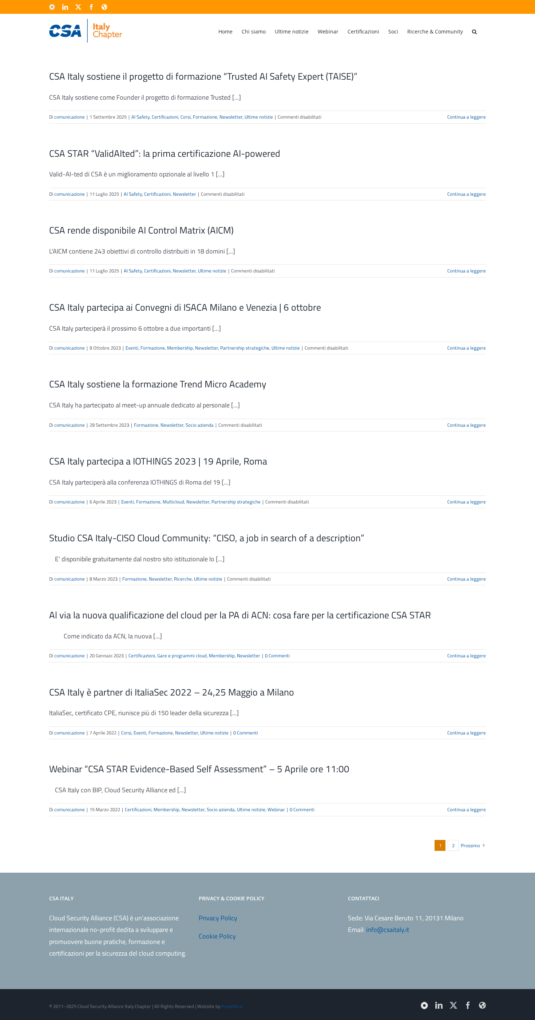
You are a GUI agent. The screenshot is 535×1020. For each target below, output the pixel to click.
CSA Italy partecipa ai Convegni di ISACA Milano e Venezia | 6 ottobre (185, 307)
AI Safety (140, 116)
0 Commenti (277, 655)
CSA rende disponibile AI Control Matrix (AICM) (141, 230)
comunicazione (69, 116)
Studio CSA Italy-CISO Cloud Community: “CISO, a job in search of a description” (206, 538)
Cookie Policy (217, 936)
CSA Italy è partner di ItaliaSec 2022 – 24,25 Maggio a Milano (171, 692)
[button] (474, 31)
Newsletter (230, 116)
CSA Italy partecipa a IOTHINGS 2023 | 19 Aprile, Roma (158, 461)
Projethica (231, 1006)
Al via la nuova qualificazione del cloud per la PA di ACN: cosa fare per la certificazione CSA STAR (240, 615)
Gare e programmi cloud (182, 655)
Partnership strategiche (244, 347)
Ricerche (183, 578)
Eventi (132, 347)
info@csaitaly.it (387, 930)
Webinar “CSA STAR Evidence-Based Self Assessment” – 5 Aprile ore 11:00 (199, 769)
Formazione (205, 116)
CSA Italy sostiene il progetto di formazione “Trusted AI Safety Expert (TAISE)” (203, 76)
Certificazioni (165, 116)
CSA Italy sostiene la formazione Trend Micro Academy (157, 384)
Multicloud (173, 501)
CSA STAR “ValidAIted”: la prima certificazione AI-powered (164, 153)
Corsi (186, 116)
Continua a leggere (466, 116)
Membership (180, 347)
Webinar (276, 809)
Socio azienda (200, 425)
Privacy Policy (218, 918)
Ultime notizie (259, 116)
